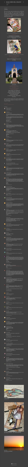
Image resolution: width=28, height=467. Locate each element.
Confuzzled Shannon (8, 353)
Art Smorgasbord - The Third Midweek (12, 432)
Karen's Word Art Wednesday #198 (14, 33)
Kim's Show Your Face (14, 57)
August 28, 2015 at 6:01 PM (9, 246)
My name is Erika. (8, 248)
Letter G (13, 104)
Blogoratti (7, 339)
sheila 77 (7, 347)
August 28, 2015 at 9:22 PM (9, 262)
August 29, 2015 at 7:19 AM (8, 282)
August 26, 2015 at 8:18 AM (9, 141)
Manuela (7, 296)
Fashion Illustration (10, 104)
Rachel (7, 371)
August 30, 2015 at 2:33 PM (9, 351)
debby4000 (7, 264)
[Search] (23, 2)
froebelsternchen (8, 326)
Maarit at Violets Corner (9, 363)
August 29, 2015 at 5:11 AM (8, 275)
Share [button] (4, 103)
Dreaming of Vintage (8, 202)
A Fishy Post (6, 398)
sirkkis (7, 232)
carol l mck (7, 332)
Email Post (7, 103)
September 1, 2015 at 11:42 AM (9, 369)
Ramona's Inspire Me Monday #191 (14, 89)
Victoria (7, 357)
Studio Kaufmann (8, 277)
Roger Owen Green (8, 186)
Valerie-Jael (7, 317)
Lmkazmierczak (8, 172)
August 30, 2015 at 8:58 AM (9, 330)
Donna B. (7, 321)
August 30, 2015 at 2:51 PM (8, 355)
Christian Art (7, 104)
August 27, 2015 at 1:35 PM (8, 215)
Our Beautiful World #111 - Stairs (14, 85)
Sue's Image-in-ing (14, 87)
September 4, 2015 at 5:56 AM (9, 380)
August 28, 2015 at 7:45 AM (9, 226)
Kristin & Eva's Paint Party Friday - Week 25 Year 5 (14, 56)
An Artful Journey (8, 451)
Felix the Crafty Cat (8, 197)
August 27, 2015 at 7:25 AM (8, 195)
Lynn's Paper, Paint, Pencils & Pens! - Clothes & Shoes (14, 55)
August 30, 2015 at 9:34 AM (9, 337)
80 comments (7, 452)
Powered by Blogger (15, 463)
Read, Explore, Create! (13, 2)
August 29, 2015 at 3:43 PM (9, 304)
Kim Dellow (7, 377)
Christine (7, 228)
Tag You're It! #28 (14, 34)
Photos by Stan (8, 223)
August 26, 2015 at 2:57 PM (9, 151)
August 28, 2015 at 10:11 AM (9, 235)
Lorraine (7, 306)
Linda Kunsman (8, 237)
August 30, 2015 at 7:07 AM (9, 324)
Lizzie (7, 284)
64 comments (7, 433)
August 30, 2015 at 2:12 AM (9, 319)
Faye (6, 143)
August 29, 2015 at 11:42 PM (9, 315)
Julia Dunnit (7, 153)
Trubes (7, 129)
